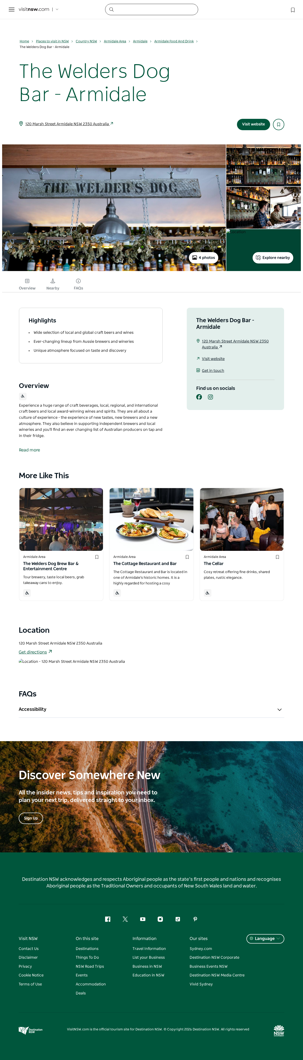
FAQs (78, 288)
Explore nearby (276, 258)
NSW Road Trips (90, 966)
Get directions (33, 652)
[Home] (34, 9)
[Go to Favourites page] (292, 9)
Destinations (87, 949)
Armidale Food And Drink (174, 41)
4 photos (207, 258)
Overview (27, 288)
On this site (87, 939)
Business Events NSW (208, 966)
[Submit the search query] (111, 9)
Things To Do (87, 957)
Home (24, 41)
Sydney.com (201, 949)
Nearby (52, 288)
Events (82, 975)
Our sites (199, 939)
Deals (81, 993)
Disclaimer (28, 957)
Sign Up (31, 818)
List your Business (149, 957)
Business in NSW (147, 966)
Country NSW (86, 41)
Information (144, 939)
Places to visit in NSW (52, 41)
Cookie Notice (31, 975)
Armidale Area (115, 41)
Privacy (25, 966)
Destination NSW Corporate (214, 957)
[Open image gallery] (114, 270)
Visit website (253, 124)
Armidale (140, 41)
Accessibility (32, 709)
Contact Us (29, 949)
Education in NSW (148, 975)
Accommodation (91, 984)
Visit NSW (28, 939)
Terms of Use (30, 984)
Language (265, 939)
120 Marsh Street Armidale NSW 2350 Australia (67, 124)
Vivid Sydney (201, 984)
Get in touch (213, 371)
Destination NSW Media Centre (217, 975)
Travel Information (149, 949)
